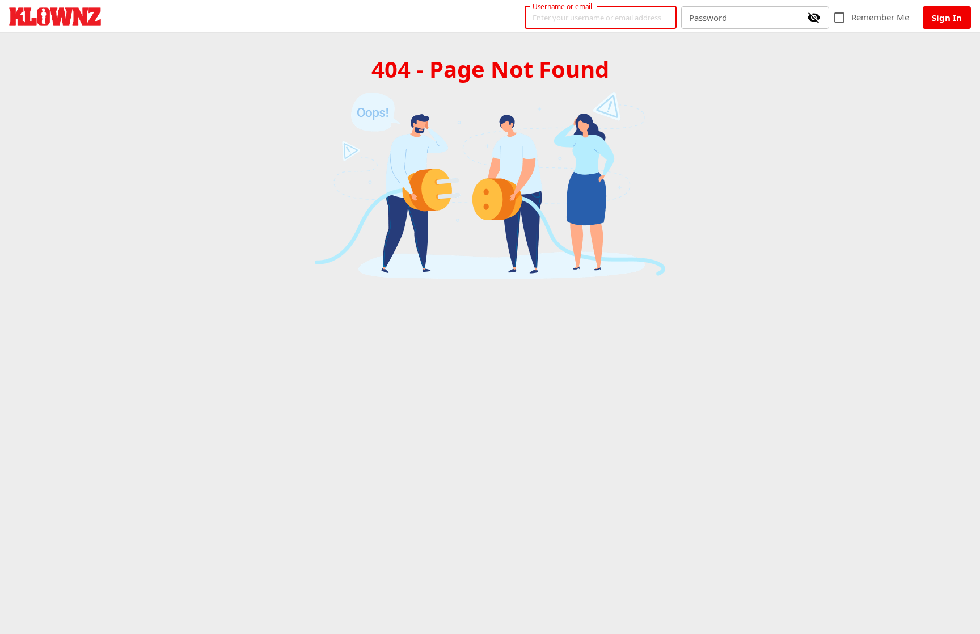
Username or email (563, 6)
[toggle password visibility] (814, 18)
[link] (55, 16)
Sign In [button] (947, 17)
